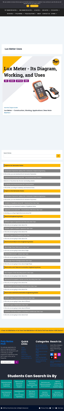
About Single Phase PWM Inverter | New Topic (17, 247)
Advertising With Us (26, 358)
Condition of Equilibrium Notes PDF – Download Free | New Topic (22, 203)
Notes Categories (26, 356)
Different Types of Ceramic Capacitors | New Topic (19, 228)
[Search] (58, 156)
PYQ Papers (18, 13)
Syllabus (23, 351)
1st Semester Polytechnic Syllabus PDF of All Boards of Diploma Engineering (25, 171)
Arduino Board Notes (41, 359)
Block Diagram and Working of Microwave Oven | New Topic (21, 286)
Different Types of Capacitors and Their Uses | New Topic (20, 222)
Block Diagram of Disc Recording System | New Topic (19, 272)
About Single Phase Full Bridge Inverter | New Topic (18, 260)
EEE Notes (45, 10)
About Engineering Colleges (41, 361)
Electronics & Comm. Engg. (41, 352)
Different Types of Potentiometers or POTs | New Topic (20, 298)
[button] (11, 10)
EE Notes (37, 10)
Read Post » (7, 112)
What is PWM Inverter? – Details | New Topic (16, 254)
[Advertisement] (32, 31)
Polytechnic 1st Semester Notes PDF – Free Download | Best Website (23, 177)
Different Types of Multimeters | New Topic (16, 305)
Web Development (41, 357)
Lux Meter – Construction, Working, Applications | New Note (28, 110)
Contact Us (46, 13)
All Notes (23, 349)
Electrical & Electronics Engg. (42, 349)
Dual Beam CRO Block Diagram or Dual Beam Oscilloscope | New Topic (24, 311)
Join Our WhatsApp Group (55, 361)
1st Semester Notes (11, 10)
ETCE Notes (54, 10)
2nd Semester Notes (25, 10)
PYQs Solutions (30, 13)
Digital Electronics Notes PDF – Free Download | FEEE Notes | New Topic (23, 210)
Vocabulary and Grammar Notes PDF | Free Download (19, 184)
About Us (23, 353)
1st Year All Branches (41, 345)
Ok (28, 6)
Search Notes (7, 153)
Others (53, 13)
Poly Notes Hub (7, 342)
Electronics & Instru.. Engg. (41, 355)
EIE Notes (10, 13)
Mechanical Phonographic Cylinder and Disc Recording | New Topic (23, 279)
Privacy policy (34, 6)
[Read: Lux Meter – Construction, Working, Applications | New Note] (32, 80)
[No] (62, 4)
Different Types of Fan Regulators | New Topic (17, 235)
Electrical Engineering (41, 347)
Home (23, 347)
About (39, 13)
